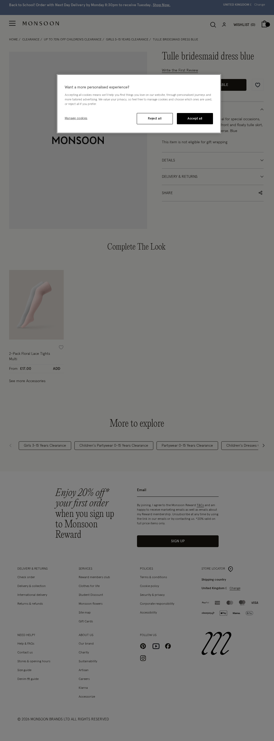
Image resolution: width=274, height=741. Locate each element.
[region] (139, 104)
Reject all (154, 118)
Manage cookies (76, 118)
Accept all (195, 118)
